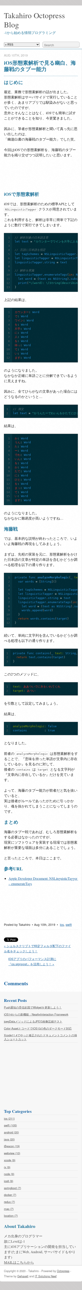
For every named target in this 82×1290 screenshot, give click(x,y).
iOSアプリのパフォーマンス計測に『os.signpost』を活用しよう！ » (32, 961)
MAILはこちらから (19, 1262)
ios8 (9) (8, 1181)
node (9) (9, 1174)
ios (62, 924)
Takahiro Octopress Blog (34, 20)
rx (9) (7, 1167)
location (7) (11, 1215)
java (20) (9, 1139)
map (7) (9, 1209)
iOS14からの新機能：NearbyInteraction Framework (36, 1014)
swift (69, 924)
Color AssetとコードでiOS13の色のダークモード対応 (38, 1028)
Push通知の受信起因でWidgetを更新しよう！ (33, 1007)
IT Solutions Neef (46, 1276)
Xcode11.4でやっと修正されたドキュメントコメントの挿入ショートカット (40, 1037)
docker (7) (10, 1195)
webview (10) (12, 1153)
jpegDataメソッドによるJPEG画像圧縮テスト (33, 1021)
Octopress (63, 1271)
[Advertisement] (39, 174)
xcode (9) (9, 1160)
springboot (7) (12, 1188)
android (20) (11, 1132)
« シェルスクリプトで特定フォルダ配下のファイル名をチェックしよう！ (37, 948)
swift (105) (10, 1125)
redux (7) (9, 1202)
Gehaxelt (22, 1276)
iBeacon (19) (12, 1146)
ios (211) (9, 1118)
